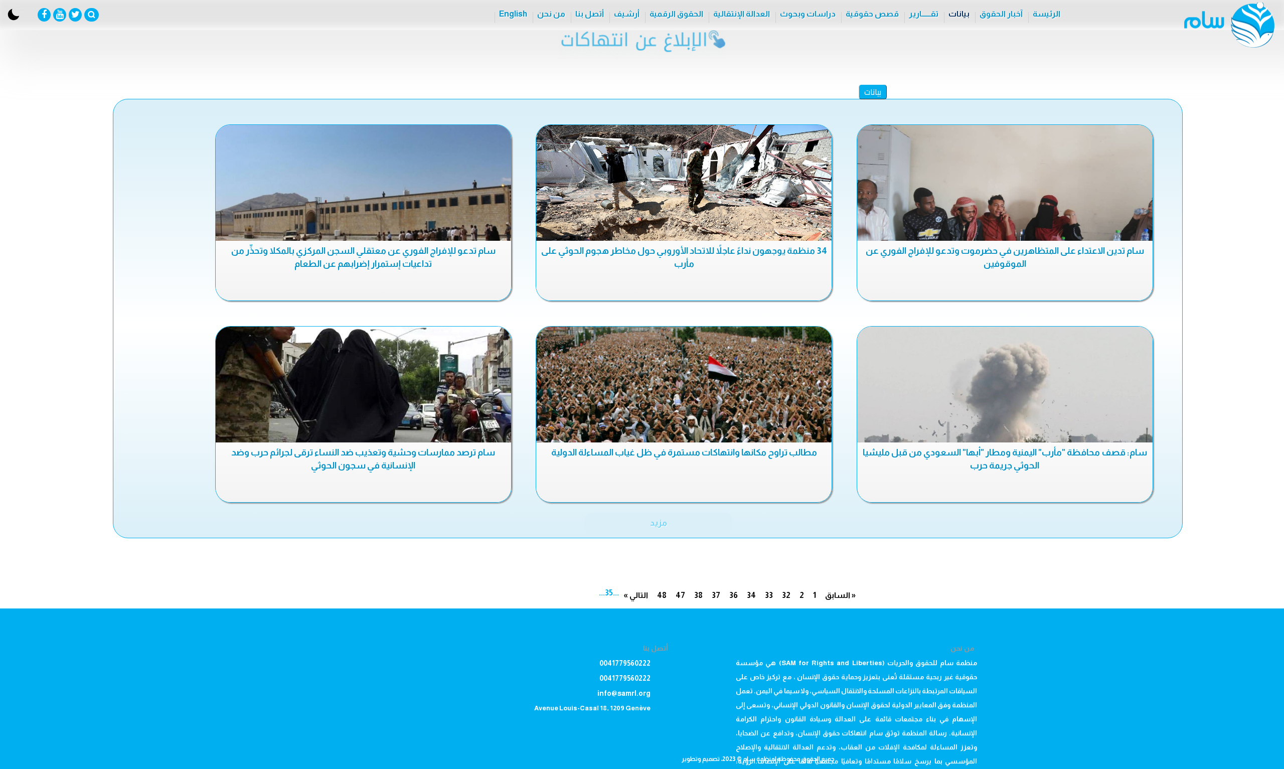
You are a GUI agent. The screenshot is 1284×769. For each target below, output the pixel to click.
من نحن (551, 14)
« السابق (840, 595)
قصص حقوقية (872, 14)
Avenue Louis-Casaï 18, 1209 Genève (592, 708)
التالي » (635, 595)
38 (698, 595)
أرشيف (626, 14)
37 (716, 595)
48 (662, 595)
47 (680, 595)
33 (769, 595)
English (513, 14)
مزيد (658, 523)
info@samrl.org (624, 693)
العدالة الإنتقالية (741, 14)
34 (751, 595)
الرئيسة (1046, 14)
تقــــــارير (923, 14)
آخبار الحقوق (1001, 14)
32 (786, 595)
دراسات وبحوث (808, 14)
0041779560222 (625, 663)
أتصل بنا (589, 14)
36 (733, 595)
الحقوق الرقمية (676, 14)
